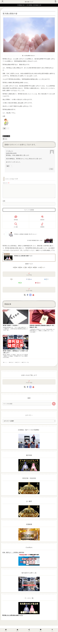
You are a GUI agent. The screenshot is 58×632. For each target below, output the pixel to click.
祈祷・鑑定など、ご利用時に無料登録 (13, 552)
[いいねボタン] (4, 128)
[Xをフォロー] (25, 294)
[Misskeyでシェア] (48, 449)
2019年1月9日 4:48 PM (11, 153)
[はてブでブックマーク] (48, 452)
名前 (4, 201)
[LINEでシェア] (9, 456)
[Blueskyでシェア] (35, 449)
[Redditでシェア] (35, 452)
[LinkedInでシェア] (35, 456)
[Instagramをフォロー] (30, 294)
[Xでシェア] (9, 449)
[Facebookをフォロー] (27, 294)
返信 (52, 169)
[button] (54, 404)
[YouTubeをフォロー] (33, 294)
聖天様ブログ (29, 2)
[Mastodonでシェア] (22, 449)
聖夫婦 (5, 139)
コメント (6, 183)
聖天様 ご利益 (7, 136)
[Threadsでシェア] (22, 452)
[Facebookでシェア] (9, 452)
